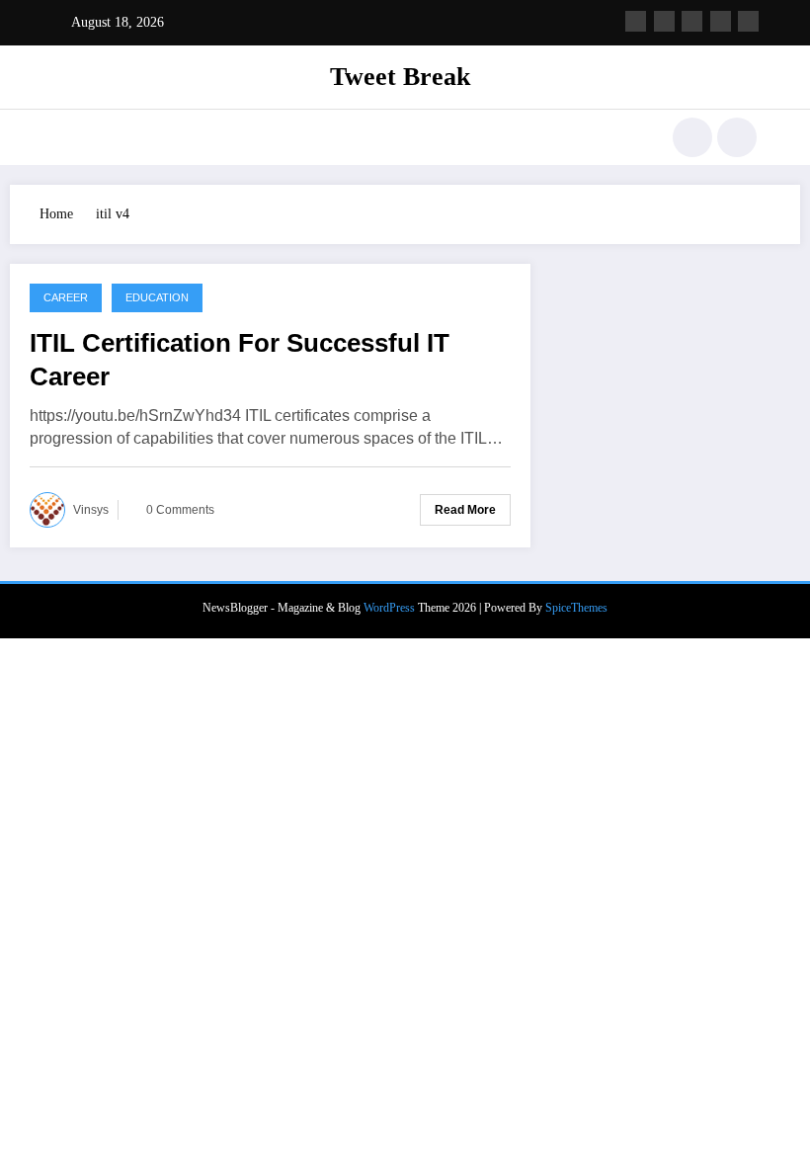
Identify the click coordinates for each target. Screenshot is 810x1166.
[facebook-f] (635, 21)
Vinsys (91, 510)
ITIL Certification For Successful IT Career (239, 359)
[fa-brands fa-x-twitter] (664, 21)
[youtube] (748, 21)
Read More (465, 510)
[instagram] (720, 21)
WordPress (389, 608)
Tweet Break (400, 76)
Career (65, 297)
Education (157, 297)
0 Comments (180, 510)
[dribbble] (692, 21)
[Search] (692, 137)
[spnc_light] (737, 137)
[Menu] (64, 137)
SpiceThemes (576, 608)
